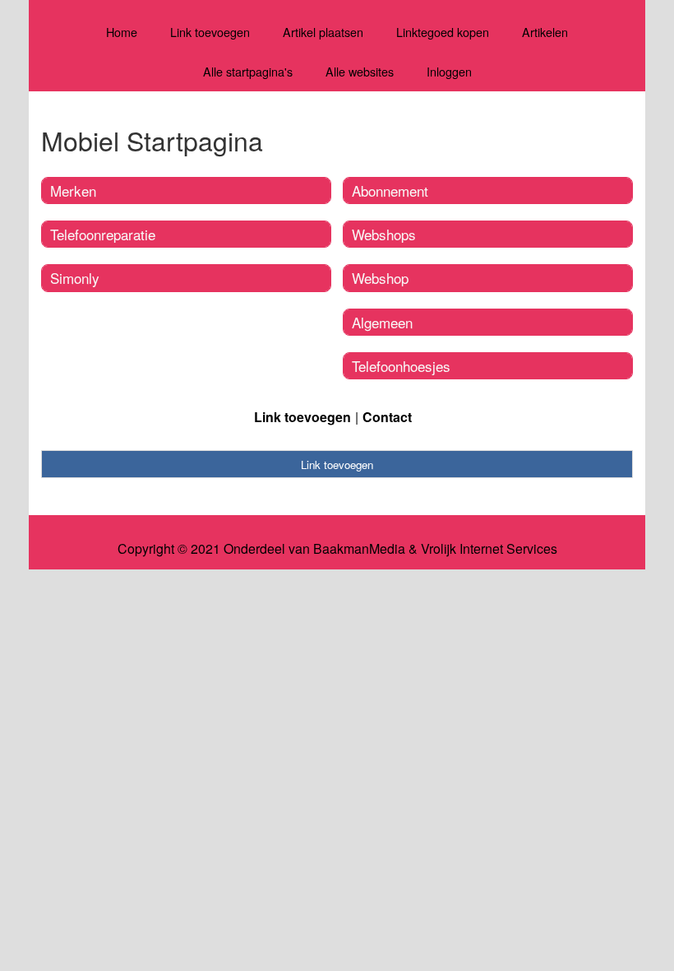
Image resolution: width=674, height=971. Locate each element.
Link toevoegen (210, 31)
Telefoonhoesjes (401, 365)
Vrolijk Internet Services (489, 549)
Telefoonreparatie (102, 234)
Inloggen (449, 71)
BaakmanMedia (359, 549)
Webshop (380, 277)
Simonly (74, 277)
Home (121, 31)
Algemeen (382, 322)
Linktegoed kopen (442, 31)
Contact (387, 416)
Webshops (384, 234)
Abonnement (390, 190)
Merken (73, 190)
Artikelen (545, 31)
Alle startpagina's (248, 71)
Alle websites (359, 71)
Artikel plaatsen (323, 31)
